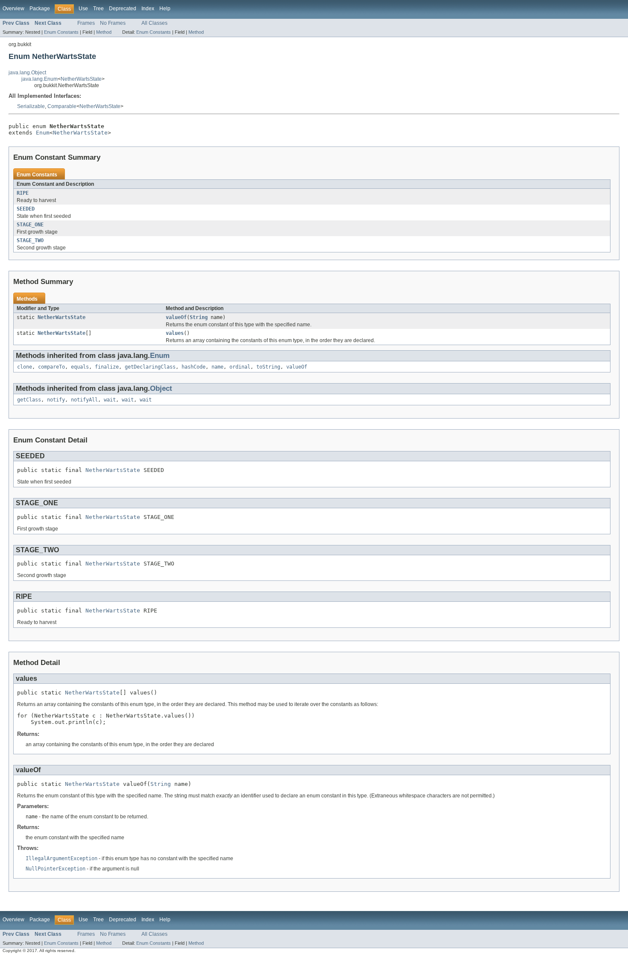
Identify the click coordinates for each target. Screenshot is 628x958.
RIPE (23, 193)
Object (161, 388)
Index (147, 9)
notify (56, 400)
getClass (29, 400)
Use (83, 9)
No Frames (113, 23)
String (199, 317)
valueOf (176, 317)
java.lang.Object (27, 73)
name (217, 367)
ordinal (239, 367)
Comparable (61, 106)
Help (164, 9)
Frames (86, 23)
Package (39, 9)
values (175, 333)
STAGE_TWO (30, 240)
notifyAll (84, 400)
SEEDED (26, 209)
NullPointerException (55, 869)
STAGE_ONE (30, 225)
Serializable (31, 106)
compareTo (51, 367)
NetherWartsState (81, 79)
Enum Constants (61, 32)
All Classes (154, 23)
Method (104, 32)
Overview (13, 9)
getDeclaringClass (150, 367)
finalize (107, 367)
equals (80, 367)
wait (110, 400)
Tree (98, 9)
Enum (43, 132)
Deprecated (122, 9)
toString (268, 367)
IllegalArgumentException (61, 858)
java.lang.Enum (39, 79)
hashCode (193, 367)
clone (24, 367)
